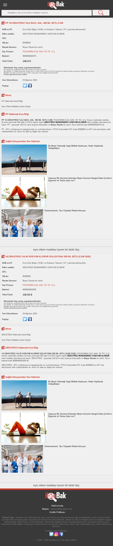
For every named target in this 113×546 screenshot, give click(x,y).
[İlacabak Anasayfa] (56, 5)
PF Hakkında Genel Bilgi (12, 101)
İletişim (45, 509)
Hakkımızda (57, 505)
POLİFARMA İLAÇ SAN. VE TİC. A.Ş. (39, 51)
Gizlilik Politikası (57, 512)
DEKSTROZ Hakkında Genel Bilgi (16, 335)
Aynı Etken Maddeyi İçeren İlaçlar (16, 106)
